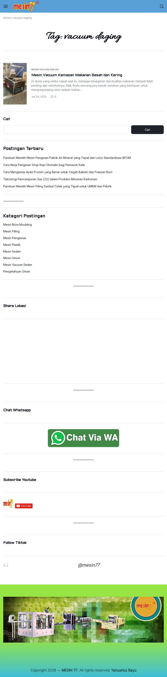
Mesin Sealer (12, 251)
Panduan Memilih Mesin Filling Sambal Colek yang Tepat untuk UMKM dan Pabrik (57, 186)
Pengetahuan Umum (16, 271)
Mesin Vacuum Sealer (45, 69)
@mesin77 (89, 565)
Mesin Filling (11, 231)
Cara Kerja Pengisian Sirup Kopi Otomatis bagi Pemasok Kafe (44, 165)
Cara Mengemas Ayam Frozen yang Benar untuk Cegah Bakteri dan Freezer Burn (57, 172)
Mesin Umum (11, 258)
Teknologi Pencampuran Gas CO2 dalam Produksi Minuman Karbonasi (50, 179)
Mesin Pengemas (14, 238)
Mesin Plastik (12, 244)
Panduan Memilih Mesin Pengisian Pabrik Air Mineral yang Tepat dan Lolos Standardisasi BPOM (67, 157)
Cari (6, 119)
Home (7, 17)
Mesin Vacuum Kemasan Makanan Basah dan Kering (76, 75)
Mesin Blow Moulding (17, 224)
